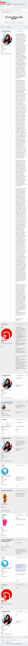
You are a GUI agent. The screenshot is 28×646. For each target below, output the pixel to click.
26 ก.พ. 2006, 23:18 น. (19, 557)
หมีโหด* (5, 515)
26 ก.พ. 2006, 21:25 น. (19, 465)
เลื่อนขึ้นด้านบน (3, 637)
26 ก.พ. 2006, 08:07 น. (19, 31)
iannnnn (5, 324)
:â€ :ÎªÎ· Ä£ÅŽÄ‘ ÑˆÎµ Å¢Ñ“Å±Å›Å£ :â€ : (7, 540)
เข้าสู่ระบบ (15, 4)
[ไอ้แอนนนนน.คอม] (1, 346)
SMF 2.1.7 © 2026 (10, 644)
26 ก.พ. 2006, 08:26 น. (19, 375)
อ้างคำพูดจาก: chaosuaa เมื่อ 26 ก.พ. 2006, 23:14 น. (20, 566)
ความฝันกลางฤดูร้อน (8, 402)
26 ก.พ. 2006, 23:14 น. (19, 539)
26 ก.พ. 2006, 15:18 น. (19, 402)
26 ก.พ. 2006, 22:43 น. (19, 490)
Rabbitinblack (7, 31)
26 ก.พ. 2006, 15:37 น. (19, 419)
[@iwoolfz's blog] (1, 482)
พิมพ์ (26, 27)
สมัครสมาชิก (22, 4)
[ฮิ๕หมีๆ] (1, 534)
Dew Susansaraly (7, 490)
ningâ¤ (5, 419)
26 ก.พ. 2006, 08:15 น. (19, 324)
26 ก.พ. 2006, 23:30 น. (19, 584)
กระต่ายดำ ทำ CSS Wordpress (19, 319)
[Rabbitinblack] (1, 52)
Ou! (4, 465)
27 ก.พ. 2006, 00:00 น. (19, 611)
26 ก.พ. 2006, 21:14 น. (19, 438)
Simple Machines (18, 644)
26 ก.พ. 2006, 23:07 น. (19, 514)
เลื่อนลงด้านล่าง (3, 27)
